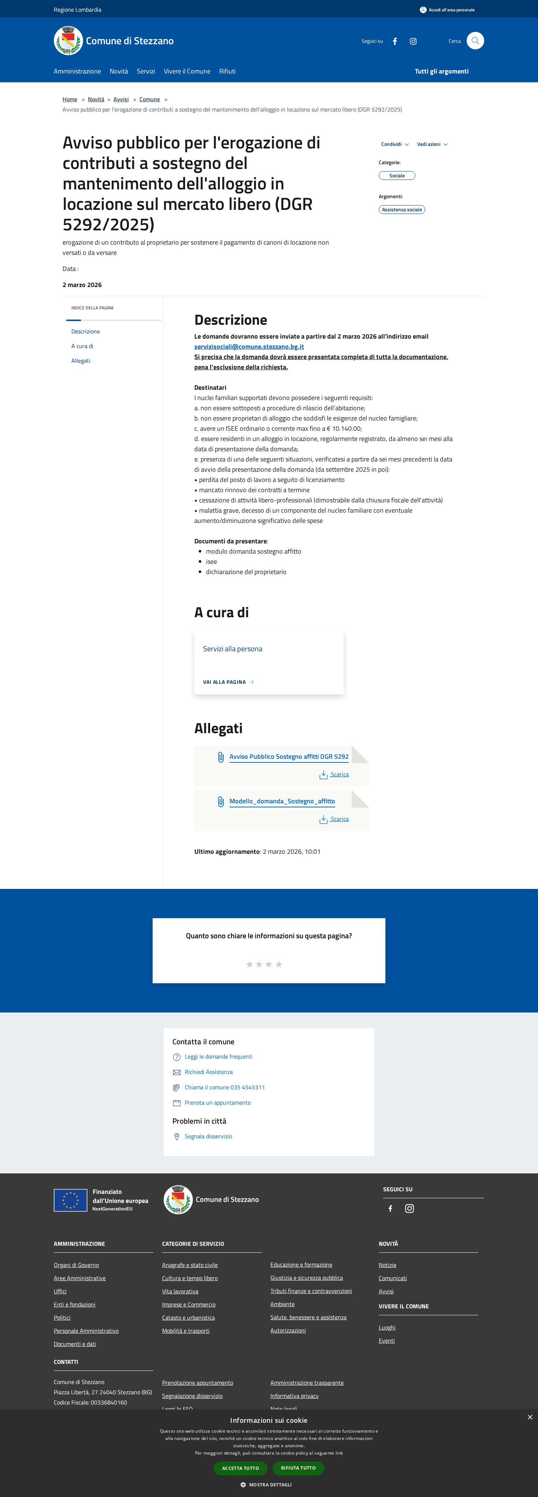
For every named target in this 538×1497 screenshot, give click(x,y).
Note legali (283, 1408)
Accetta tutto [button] (240, 1468)
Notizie (387, 1264)
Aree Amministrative (80, 1278)
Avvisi (121, 99)
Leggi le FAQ (177, 1408)
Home (70, 99)
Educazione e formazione (301, 1264)
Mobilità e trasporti (186, 1330)
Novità (96, 99)
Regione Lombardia (77, 9)
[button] (269, 1484)
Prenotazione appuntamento (197, 1382)
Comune (149, 99)
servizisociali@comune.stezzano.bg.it (249, 346)
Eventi (387, 1340)
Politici (62, 1317)
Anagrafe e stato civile (190, 1264)
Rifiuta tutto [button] (298, 1468)
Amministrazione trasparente (307, 1382)
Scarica (339, 774)
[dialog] (269, 1453)
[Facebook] (392, 40)
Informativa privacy (294, 1395)
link (339, 1453)
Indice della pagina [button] (92, 307)
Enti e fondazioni (75, 1304)
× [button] (530, 1417)
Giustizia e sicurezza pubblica (306, 1277)
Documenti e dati (75, 1343)
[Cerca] (475, 40)
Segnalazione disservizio (192, 1395)
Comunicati (393, 1278)
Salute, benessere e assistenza (308, 1317)
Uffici (60, 1291)
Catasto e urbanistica (188, 1317)
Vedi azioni (429, 144)
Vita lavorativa (180, 1291)
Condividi (392, 144)
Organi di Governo (76, 1264)
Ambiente (282, 1304)
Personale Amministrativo (86, 1330)
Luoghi (387, 1327)
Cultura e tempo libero (190, 1278)
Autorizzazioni (288, 1330)
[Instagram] (410, 40)
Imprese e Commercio (189, 1304)
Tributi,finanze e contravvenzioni (311, 1290)
